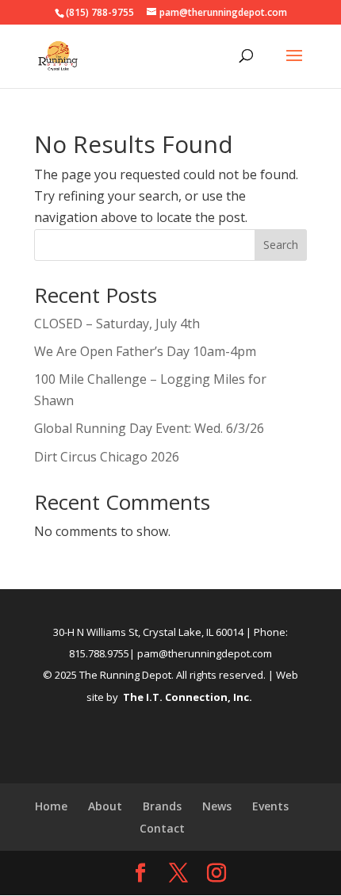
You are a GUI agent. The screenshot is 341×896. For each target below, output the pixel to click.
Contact (162, 828)
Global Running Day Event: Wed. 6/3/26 (149, 428)
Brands (162, 806)
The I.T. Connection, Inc (186, 697)
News (217, 806)
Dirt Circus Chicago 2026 (106, 456)
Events (270, 806)
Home (51, 806)
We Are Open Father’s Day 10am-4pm (145, 351)
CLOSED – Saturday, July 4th (117, 323)
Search (280, 244)
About (105, 806)
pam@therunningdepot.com (204, 653)
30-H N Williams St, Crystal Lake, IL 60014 (148, 632)
